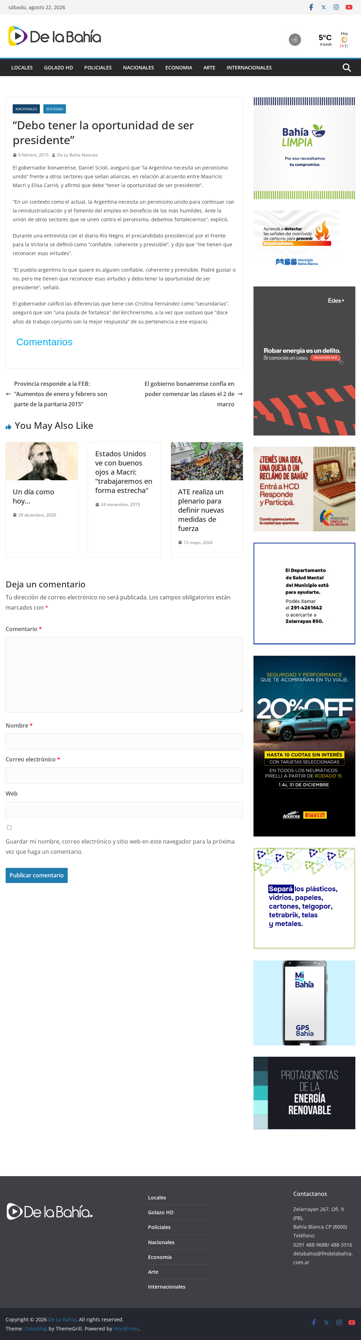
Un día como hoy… (33, 496)
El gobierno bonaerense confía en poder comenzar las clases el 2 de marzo (189, 394)
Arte (209, 67)
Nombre (19, 725)
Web (12, 793)
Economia (178, 67)
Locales (22, 67)
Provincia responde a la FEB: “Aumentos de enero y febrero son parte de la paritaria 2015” (60, 394)
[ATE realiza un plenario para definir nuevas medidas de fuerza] (207, 447)
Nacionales (138, 67)
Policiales (98, 67)
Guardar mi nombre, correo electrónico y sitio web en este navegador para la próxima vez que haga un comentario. (120, 847)
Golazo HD (58, 67)
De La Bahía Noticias (77, 155)
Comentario (24, 629)
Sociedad (54, 108)
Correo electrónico (33, 759)
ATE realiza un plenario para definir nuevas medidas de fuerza (201, 510)
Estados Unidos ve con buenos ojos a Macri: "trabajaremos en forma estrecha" (123, 472)
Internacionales (249, 67)
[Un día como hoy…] (42, 447)
